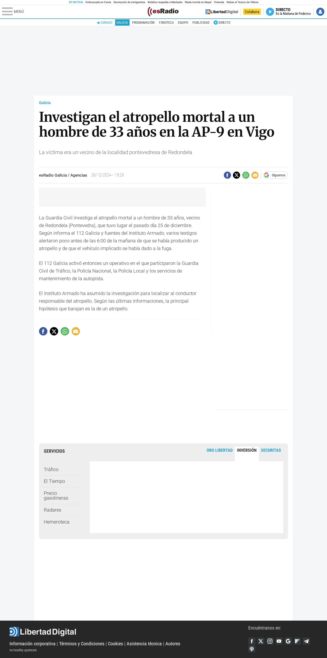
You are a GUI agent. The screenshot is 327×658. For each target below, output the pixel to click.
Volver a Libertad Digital (221, 12)
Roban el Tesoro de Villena (242, 2)
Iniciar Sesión (320, 12)
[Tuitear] (236, 175)
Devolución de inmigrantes (129, 2)
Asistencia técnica (144, 644)
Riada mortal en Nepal (198, 2)
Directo (224, 22)
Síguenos (278, 175)
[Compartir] (227, 175)
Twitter (261, 641)
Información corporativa (33, 644)
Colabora (252, 11)
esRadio (106, 22)
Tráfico (51, 469)
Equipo (183, 22)
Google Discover (288, 641)
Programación (143, 22)
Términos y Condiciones (81, 644)
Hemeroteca (56, 522)
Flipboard (297, 641)
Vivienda (219, 2)
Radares (52, 510)
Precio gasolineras (56, 495)
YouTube (279, 641)
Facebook (251, 641)
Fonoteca (166, 22)
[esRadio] (163, 12)
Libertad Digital (129, 631)
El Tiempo (54, 481)
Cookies (115, 644)
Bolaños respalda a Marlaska (165, 2)
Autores (172, 644)
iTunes (251, 648)
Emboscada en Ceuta (98, 2)
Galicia (122, 22)
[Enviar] (245, 175)
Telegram (306, 641)
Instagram (270, 641)
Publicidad (200, 22)
